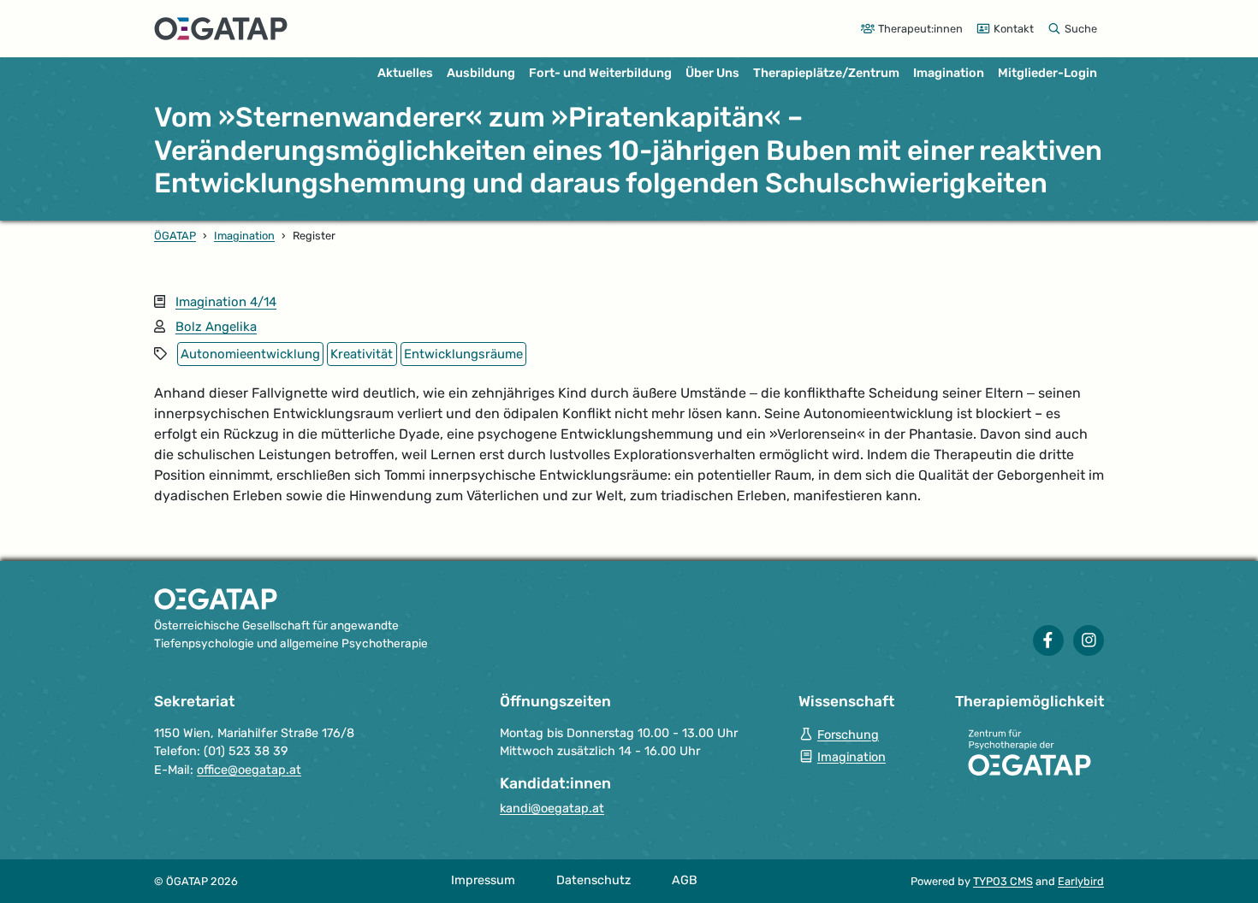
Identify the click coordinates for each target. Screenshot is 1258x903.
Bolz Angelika (216, 326)
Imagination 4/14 (225, 302)
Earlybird (1081, 881)
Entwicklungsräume (463, 354)
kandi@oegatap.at (552, 808)
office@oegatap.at (249, 770)
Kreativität (361, 354)
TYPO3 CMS (1003, 881)
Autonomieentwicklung (250, 354)
